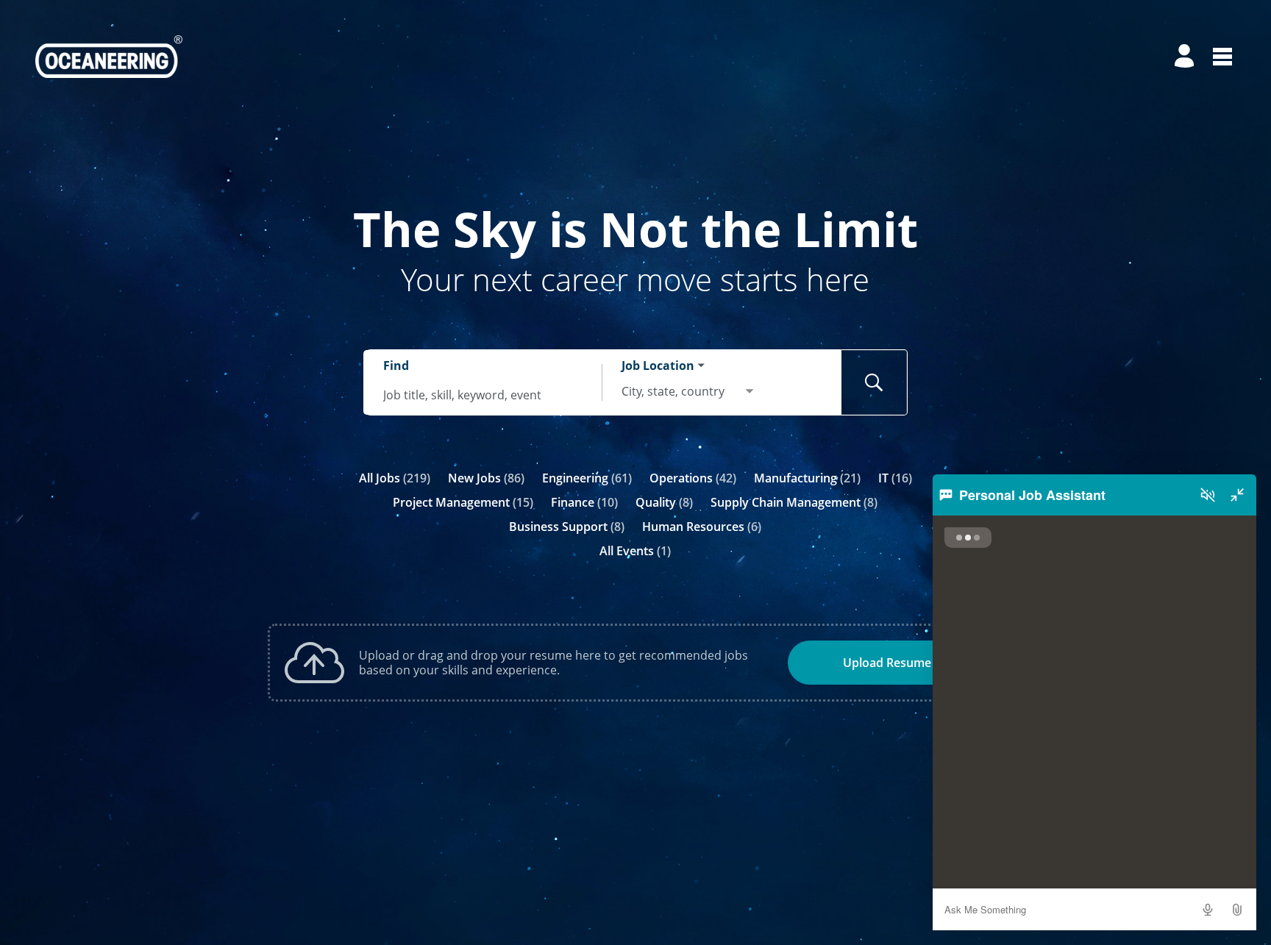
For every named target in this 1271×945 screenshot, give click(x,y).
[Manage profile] (1186, 56)
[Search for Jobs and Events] (874, 382)
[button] (1237, 909)
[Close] (1237, 495)
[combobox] (483, 395)
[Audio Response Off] (1208, 495)
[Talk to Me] (1208, 909)
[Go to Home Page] (108, 56)
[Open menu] (1222, 56)
